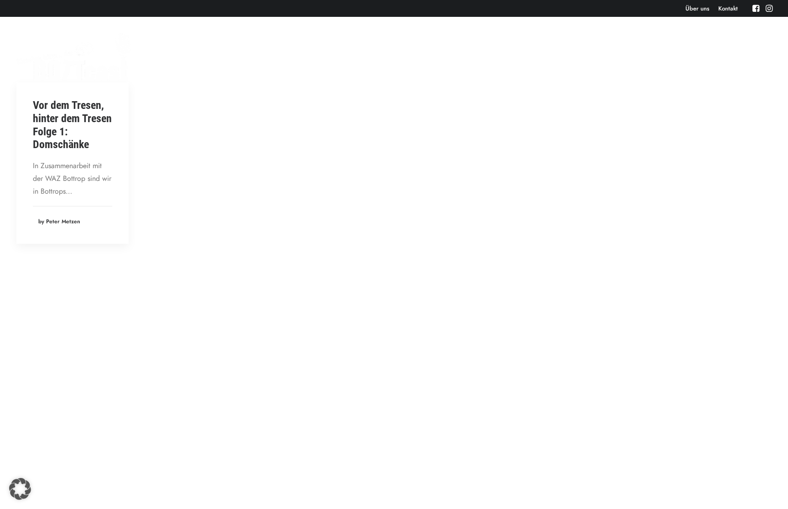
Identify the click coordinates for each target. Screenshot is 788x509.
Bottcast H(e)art (707, 56)
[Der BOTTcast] (73, 57)
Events (557, 56)
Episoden (519, 56)
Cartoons (758, 56)
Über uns (697, 8)
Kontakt (728, 8)
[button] (755, 8)
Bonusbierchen (647, 56)
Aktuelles (596, 56)
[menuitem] (697, 8)
